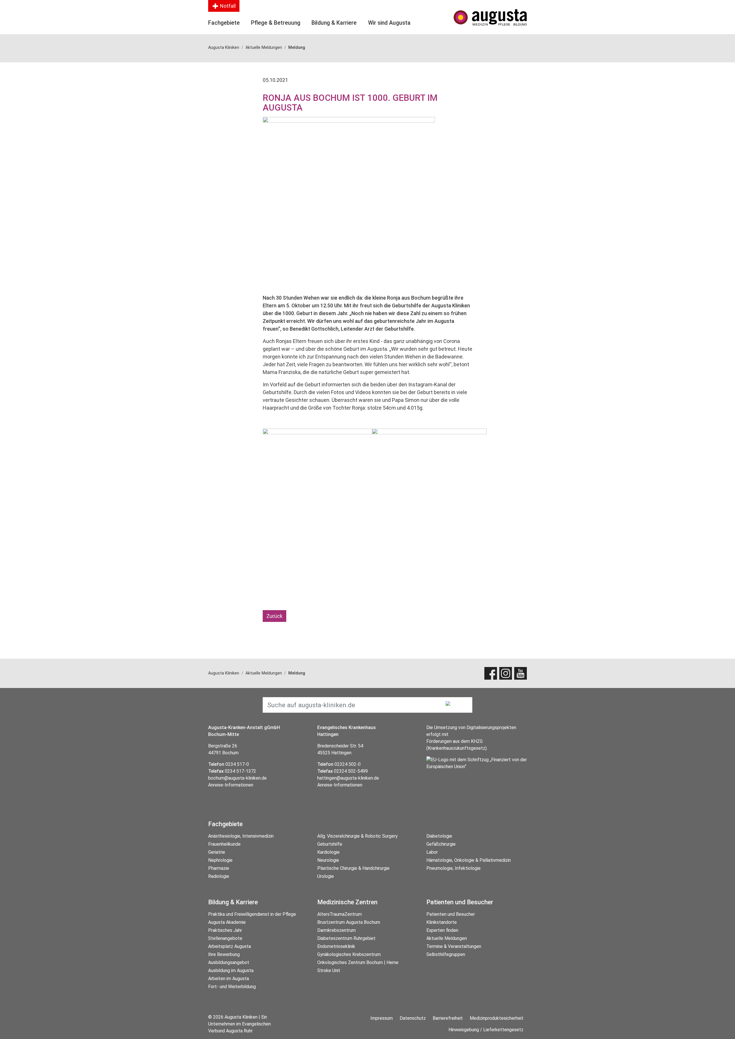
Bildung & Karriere (334, 23)
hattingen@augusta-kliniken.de (348, 778)
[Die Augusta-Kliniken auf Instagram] (505, 673)
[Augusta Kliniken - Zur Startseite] (490, 17)
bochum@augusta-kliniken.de (237, 778)
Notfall (227, 6)
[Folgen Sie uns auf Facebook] (490, 673)
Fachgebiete (224, 23)
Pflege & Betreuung (275, 23)
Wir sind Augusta (389, 23)
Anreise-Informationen (230, 785)
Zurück (274, 616)
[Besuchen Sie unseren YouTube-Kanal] (520, 673)
